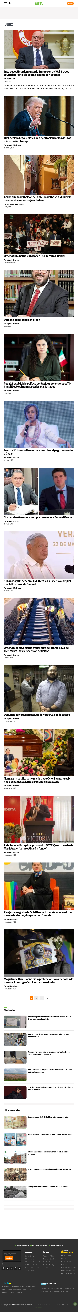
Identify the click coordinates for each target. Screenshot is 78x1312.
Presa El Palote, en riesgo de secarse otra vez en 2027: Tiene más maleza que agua (50, 1070)
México (27, 1271)
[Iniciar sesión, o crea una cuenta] (9, 3)
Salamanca (28, 1262)
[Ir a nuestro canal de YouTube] (11, 1268)
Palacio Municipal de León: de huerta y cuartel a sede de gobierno (48, 1153)
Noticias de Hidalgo (57, 1245)
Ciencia (45, 1265)
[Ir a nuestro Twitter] (7, 1268)
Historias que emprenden (55, 1288)
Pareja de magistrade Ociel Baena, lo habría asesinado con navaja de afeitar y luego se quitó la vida (38, 914)
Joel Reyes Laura (12, 919)
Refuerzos (64, 1264)
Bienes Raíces (44, 1291)
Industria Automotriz (69, 1288)
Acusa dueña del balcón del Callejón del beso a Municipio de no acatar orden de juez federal (37, 198)
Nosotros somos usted (70, 1305)
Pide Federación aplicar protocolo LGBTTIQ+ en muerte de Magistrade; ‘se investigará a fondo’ (38, 847)
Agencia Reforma (13, 260)
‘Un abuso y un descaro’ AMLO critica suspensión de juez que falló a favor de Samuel (37, 582)
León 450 (45, 1268)
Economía (43, 1288)
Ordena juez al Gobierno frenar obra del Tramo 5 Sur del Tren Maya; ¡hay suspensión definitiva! (36, 649)
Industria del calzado (56, 1291)
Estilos (3, 1290)
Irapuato (32, 1259)
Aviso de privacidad (38, 1305)
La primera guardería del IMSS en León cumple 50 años (48, 1117)
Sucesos (45, 1259)
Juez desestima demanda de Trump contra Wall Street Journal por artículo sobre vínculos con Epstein (36, 73)
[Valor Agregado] (48, 1284)
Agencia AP (11, 78)
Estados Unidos (35, 1268)
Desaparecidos (53, 1262)
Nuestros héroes (66, 1261)
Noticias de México (23, 1245)
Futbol (63, 1255)
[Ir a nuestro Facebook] (3, 1268)
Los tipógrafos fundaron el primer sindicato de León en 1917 (50, 1169)
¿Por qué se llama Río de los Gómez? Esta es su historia (48, 1187)
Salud (29, 1290)
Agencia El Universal (14, 145)
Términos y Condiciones (50, 1305)
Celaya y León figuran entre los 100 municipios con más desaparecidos (48, 1035)
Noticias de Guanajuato (39, 1245)
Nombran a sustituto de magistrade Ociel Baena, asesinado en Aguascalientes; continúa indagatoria (37, 780)
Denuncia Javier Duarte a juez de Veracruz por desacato (37, 715)
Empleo (65, 1291)
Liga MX (69, 1255)
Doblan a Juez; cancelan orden (22, 320)
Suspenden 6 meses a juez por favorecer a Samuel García (38, 517)
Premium (45, 1256)
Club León (64, 1258)
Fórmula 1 (64, 1273)
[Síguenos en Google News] (19, 1268)
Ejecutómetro (53, 1259)
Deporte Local (72, 1273)
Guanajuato (28, 1256)
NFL (74, 1270)
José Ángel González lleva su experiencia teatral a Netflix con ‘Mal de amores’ (50, 1088)
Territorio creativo (31, 1287)
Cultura (22, 1287)
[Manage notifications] (75, 1304)
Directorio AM (60, 1305)
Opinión (45, 1262)
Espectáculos (5, 1287)
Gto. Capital (36, 1262)
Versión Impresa (39, 1308)
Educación (4, 1293)
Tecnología (52, 1265)
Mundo (32, 1271)
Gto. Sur (27, 1268)
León (34, 1256)
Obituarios (19, 1293)
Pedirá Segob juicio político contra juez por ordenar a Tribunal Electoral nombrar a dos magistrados (37, 385)
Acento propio (15, 1287)
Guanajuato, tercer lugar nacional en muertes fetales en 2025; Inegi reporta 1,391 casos (49, 1053)
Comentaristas (65, 1267)
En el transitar (17, 1290)
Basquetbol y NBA (66, 1270)
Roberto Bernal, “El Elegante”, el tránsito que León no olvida (50, 1134)
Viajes (24, 1290)
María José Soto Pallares (15, 204)
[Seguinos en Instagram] (15, 1268)
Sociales (9, 1290)
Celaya (27, 1259)
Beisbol (74, 1267)
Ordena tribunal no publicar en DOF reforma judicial (34, 256)
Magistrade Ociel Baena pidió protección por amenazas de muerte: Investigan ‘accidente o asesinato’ (38, 980)
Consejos (11, 1293)
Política (52, 1256)
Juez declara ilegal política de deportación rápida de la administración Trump (38, 139)
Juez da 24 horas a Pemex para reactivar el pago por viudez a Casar (38, 452)
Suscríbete (70, 3)
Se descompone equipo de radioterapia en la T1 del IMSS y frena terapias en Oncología (49, 1017)
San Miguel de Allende (31, 1265)
